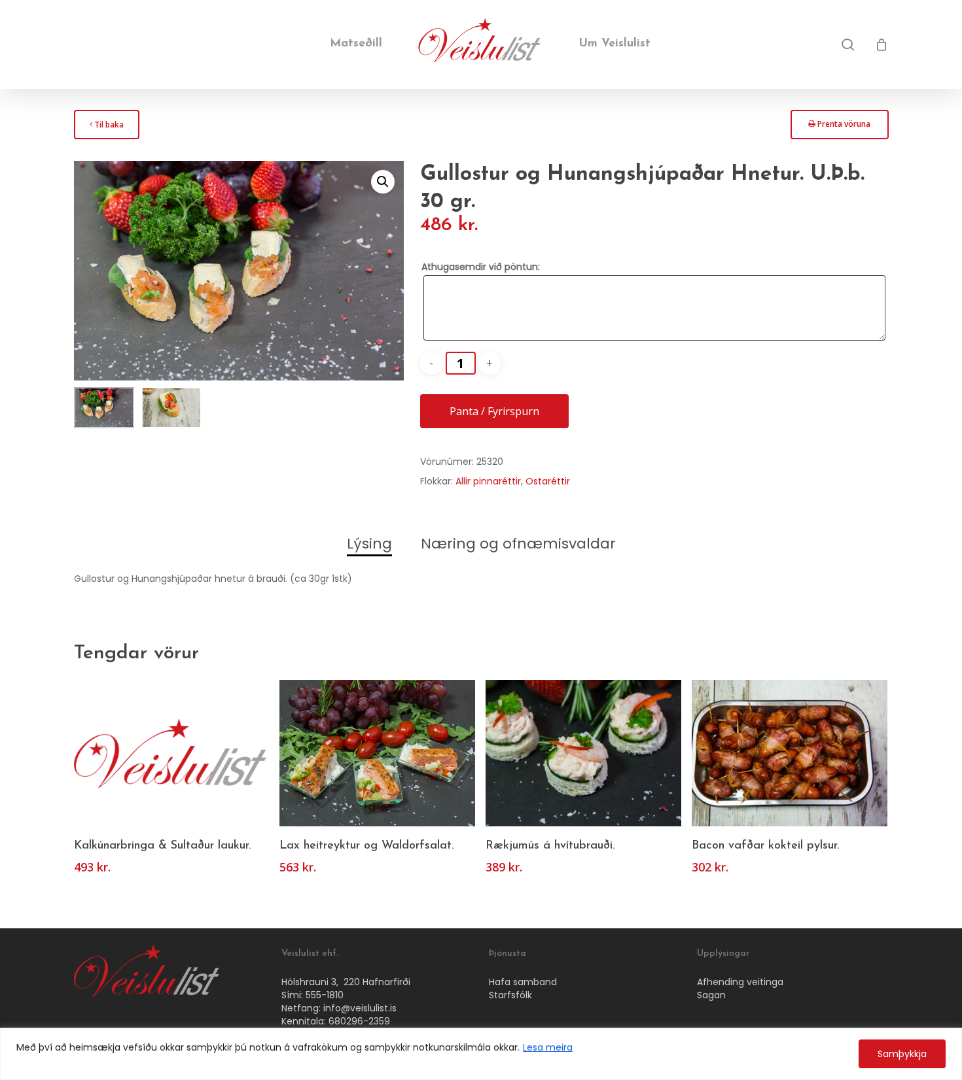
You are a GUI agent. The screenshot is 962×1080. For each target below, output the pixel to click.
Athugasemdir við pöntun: (480, 266)
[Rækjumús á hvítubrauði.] (583, 753)
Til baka (106, 128)
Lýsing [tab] (369, 543)
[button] (383, 182)
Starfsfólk (510, 995)
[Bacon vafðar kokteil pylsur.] (789, 753)
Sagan (711, 995)
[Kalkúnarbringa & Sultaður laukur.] (172, 753)
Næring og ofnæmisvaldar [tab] (518, 543)
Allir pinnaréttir (488, 481)
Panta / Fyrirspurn (494, 411)
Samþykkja (902, 1053)
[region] (481, 1054)
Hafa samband (523, 981)
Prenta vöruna (839, 128)
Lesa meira (548, 1047)
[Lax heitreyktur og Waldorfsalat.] (377, 753)
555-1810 (325, 995)
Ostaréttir (548, 481)
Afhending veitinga (740, 981)
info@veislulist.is (360, 1008)
